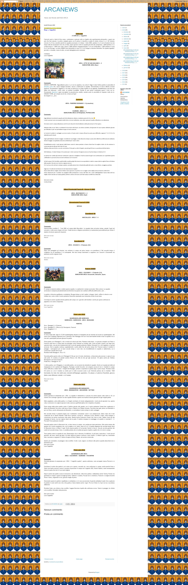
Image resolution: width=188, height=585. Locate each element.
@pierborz (55, 92)
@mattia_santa (48, 86)
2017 (123, 73)
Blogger (97, 572)
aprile (125, 45)
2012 (123, 84)
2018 (123, 70)
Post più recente (49, 559)
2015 (123, 77)
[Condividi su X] (70, 504)
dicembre (126, 32)
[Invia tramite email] (67, 504)
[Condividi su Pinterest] (74, 504)
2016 (123, 75)
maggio (126, 43)
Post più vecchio (109, 559)
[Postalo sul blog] (68, 504)
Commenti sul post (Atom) (56, 562)
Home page (79, 559)
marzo (125, 48)
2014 (123, 79)
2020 (123, 27)
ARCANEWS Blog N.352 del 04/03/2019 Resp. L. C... (130, 61)
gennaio (126, 67)
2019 (123, 30)
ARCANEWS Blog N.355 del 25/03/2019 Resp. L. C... (130, 50)
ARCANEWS (61, 9)
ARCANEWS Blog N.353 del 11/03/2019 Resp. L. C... (130, 58)
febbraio (126, 65)
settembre (126, 39)
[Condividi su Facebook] (72, 504)
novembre (126, 34)
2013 (123, 82)
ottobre (126, 36)
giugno (126, 41)
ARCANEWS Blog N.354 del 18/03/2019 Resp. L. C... (130, 54)
